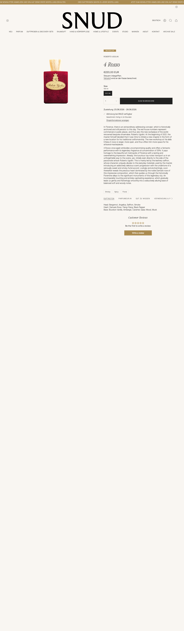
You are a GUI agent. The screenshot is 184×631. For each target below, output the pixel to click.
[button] (19, 32)
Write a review (138, 233)
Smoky (107, 192)
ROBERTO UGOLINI (111, 56)
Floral (125, 192)
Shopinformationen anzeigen (117, 120)
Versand (107, 78)
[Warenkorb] (176, 20)
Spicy (116, 192)
